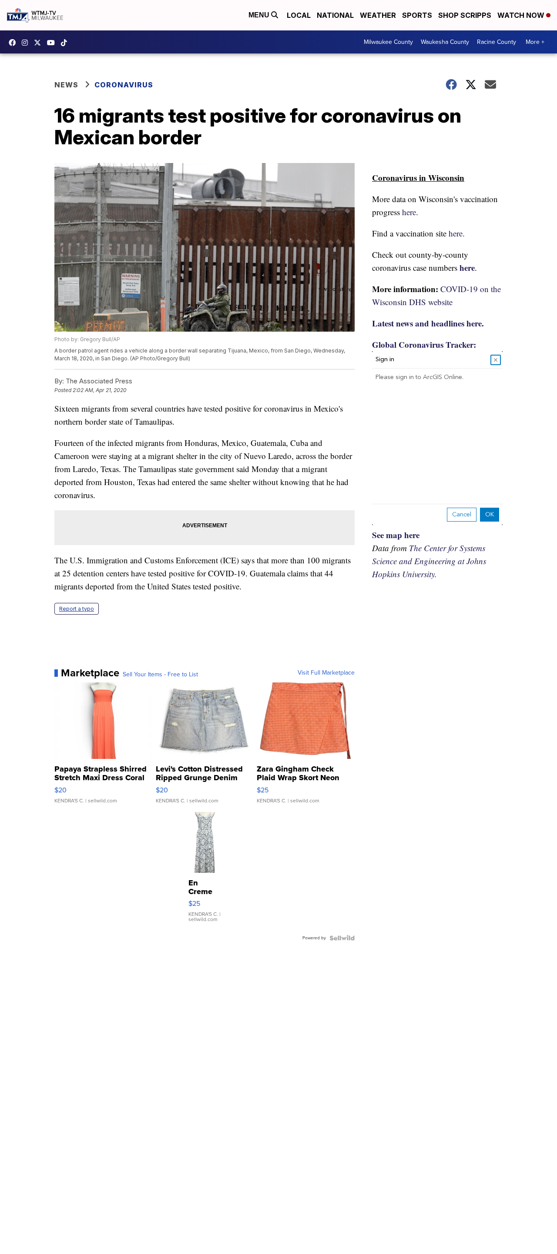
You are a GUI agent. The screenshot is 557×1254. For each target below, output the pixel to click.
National (335, 15)
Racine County (496, 42)
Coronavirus (123, 84)
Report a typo (76, 608)
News (66, 84)
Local (299, 15)
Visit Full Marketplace (326, 673)
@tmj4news (66, 42)
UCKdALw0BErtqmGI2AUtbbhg (53, 42)
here (467, 267)
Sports (417, 15)
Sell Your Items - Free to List (160, 675)
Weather (378, 15)
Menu (259, 15)
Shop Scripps (464, 15)
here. (410, 211)
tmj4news (27, 42)
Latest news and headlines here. (428, 323)
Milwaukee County (388, 42)
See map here (395, 535)
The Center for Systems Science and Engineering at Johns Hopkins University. (429, 560)
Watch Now (521, 15)
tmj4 (14, 42)
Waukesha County (445, 42)
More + (535, 42)
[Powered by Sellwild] (342, 938)
